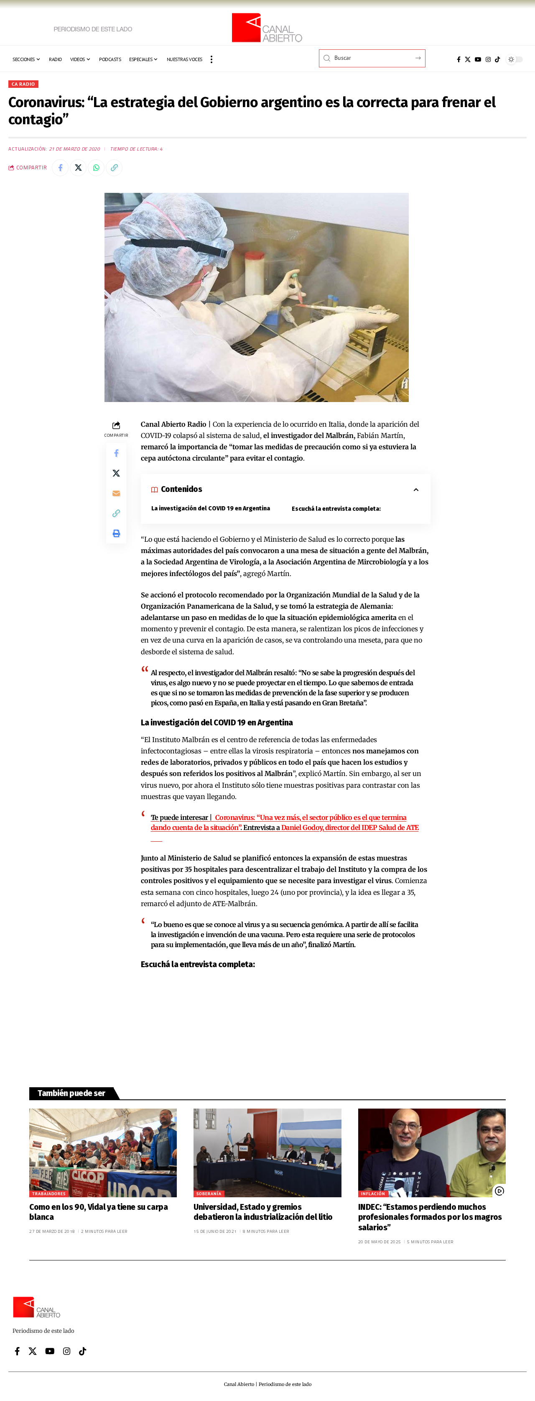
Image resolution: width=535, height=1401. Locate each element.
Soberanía (209, 1193)
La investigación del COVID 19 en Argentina (210, 508)
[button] (211, 59)
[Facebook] (459, 59)
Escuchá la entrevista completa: (336, 508)
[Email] (116, 493)
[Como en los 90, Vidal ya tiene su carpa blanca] (103, 1153)
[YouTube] (478, 59)
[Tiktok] (497, 59)
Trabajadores (49, 1193)
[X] (468, 59)
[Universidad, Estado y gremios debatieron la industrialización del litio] (267, 1153)
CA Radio (23, 84)
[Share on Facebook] (60, 167)
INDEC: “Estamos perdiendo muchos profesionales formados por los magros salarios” (430, 1217)
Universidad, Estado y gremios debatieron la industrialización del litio (263, 1212)
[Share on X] (78, 167)
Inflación (373, 1193)
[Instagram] (488, 59)
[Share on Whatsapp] (96, 167)
